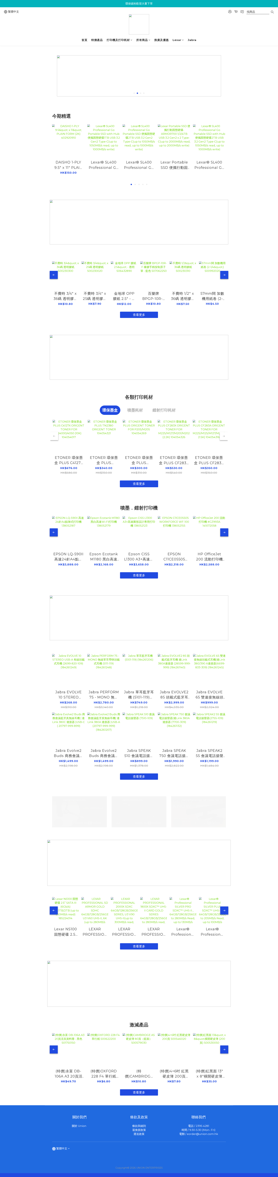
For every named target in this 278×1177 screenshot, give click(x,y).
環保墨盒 (110, 410)
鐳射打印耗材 (164, 410)
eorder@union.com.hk (202, 1134)
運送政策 (139, 1134)
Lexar (177, 40)
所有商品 (142, 40)
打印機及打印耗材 (118, 40)
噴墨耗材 (135, 410)
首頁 (84, 40)
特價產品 (97, 40)
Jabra (192, 40)
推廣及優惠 (161, 40)
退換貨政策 (139, 1130)
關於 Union (79, 1126)
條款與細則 (139, 1126)
